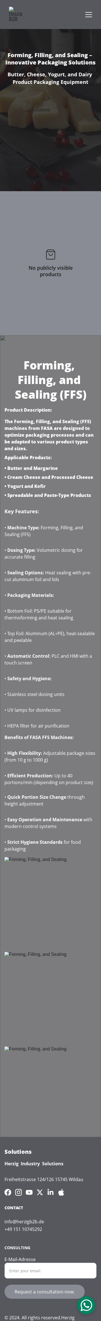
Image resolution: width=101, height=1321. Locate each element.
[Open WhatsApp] (86, 1305)
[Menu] (88, 14)
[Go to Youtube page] (29, 1192)
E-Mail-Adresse (20, 1259)
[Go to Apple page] (61, 1192)
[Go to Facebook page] (7, 1192)
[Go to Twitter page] (39, 1192)
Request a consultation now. (45, 1292)
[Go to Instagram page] (18, 1192)
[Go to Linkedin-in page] (50, 1192)
